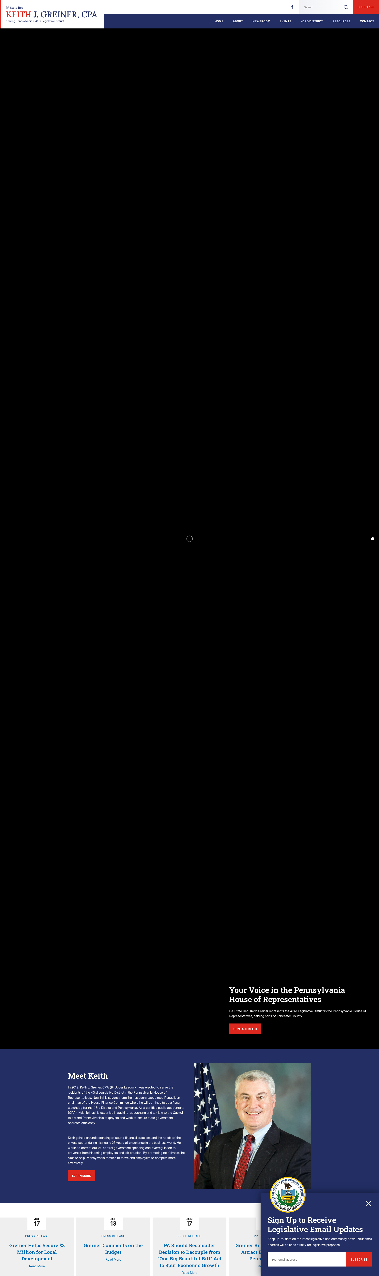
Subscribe (366, 7)
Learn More (81, 1175)
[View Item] (372, 538)
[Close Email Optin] (368, 1203)
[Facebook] (292, 8)
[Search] (346, 7)
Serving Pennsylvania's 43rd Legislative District (51, 14)
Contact (367, 21)
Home (219, 21)
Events (285, 21)
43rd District (312, 21)
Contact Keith (245, 1029)
